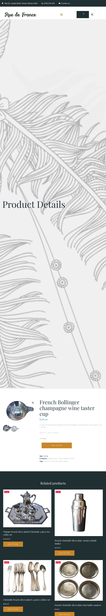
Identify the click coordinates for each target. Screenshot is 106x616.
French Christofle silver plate (55, 461)
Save (7, 492)
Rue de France (20, 14)
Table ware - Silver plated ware (61, 458)
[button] (61, 14)
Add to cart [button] (13, 544)
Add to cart (56, 445)
